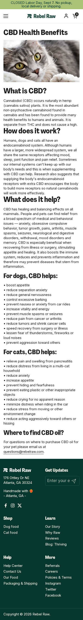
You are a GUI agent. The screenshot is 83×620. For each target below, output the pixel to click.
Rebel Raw (41, 614)
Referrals (52, 566)
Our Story (52, 527)
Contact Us (12, 571)
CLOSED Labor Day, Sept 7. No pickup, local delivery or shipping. (41, 4)
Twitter (50, 589)
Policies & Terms (58, 577)
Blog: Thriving (56, 544)
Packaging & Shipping (20, 583)
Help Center (13, 566)
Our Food (10, 577)
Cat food (10, 533)
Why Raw (52, 533)
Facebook (53, 595)
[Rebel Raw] (41, 16)
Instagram (53, 583)
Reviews (52, 538)
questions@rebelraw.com (23, 452)
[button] (75, 16)
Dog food (11, 527)
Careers (51, 571)
